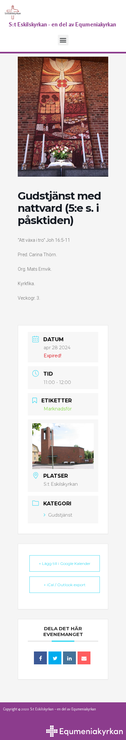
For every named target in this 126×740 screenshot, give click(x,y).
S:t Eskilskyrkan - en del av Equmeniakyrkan (62, 24)
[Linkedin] (69, 657)
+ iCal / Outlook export (65, 584)
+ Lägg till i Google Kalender (64, 563)
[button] (63, 40)
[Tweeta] (54, 657)
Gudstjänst (60, 515)
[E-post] (84, 657)
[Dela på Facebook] (40, 657)
